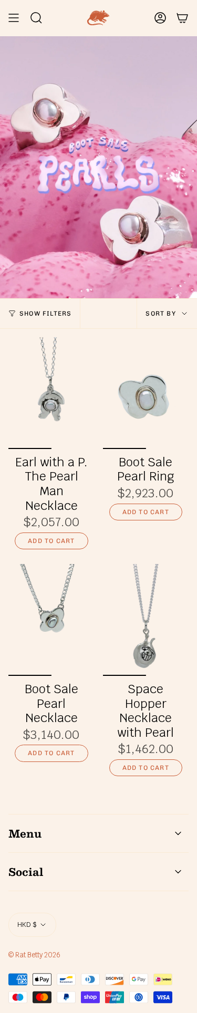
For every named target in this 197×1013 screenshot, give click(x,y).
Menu (25, 833)
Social (25, 872)
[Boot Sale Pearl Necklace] (51, 620)
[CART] (182, 18)
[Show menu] (13, 18)
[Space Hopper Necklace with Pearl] (146, 620)
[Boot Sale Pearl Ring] (146, 393)
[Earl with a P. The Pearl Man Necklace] (51, 393)
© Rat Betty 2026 (34, 955)
